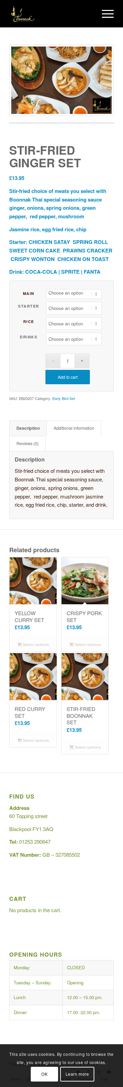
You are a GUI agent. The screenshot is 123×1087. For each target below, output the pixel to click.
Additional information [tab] (74, 428)
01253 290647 (35, 841)
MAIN (29, 293)
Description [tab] (28, 428)
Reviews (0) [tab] (27, 443)
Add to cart (68, 377)
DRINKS (28, 336)
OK (44, 1074)
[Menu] (104, 13)
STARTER (28, 306)
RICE (28, 321)
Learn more (77, 1074)
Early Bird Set (63, 398)
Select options (35, 644)
